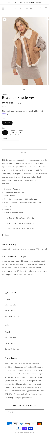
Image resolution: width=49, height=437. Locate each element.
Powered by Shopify (29, 432)
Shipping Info (10, 305)
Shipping (4, 106)
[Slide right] (30, 89)
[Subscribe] (41, 412)
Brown (7, 123)
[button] (3, 8)
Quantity (5, 138)
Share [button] (7, 235)
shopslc (21, 432)
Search (7, 299)
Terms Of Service (12, 316)
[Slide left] (19, 89)
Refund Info (10, 310)
